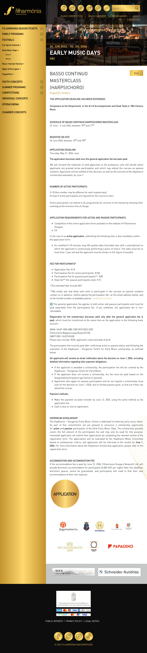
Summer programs (14, 87)
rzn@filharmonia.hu (102, 298)
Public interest (54, 621)
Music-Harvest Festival (12, 63)
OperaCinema (10, 104)
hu (106, 8)
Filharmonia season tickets (19, 28)
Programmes (119, 16)
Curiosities (133, 19)
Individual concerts (15, 98)
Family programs (13, 33)
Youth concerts (12, 81)
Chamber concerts (14, 112)
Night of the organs (10, 69)
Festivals (8, 39)
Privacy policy (74, 621)
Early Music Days (9, 50)
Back (136, 73)
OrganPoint (7, 74)
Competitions (10, 92)
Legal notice (92, 621)
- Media (7, 58)
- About (7, 54)
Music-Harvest (97, 16)
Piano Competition (72, 16)
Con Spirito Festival (10, 45)
